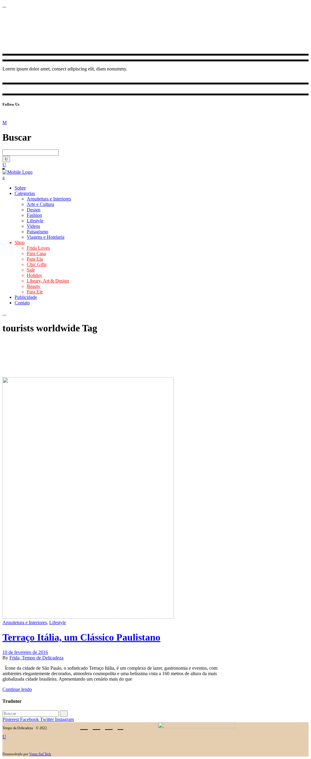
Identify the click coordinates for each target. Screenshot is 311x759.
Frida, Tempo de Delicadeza (36, 657)
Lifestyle (57, 622)
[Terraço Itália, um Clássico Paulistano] (88, 617)
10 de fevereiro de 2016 (25, 652)
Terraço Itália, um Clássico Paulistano (81, 637)
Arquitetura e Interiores (24, 622)
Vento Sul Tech (40, 754)
